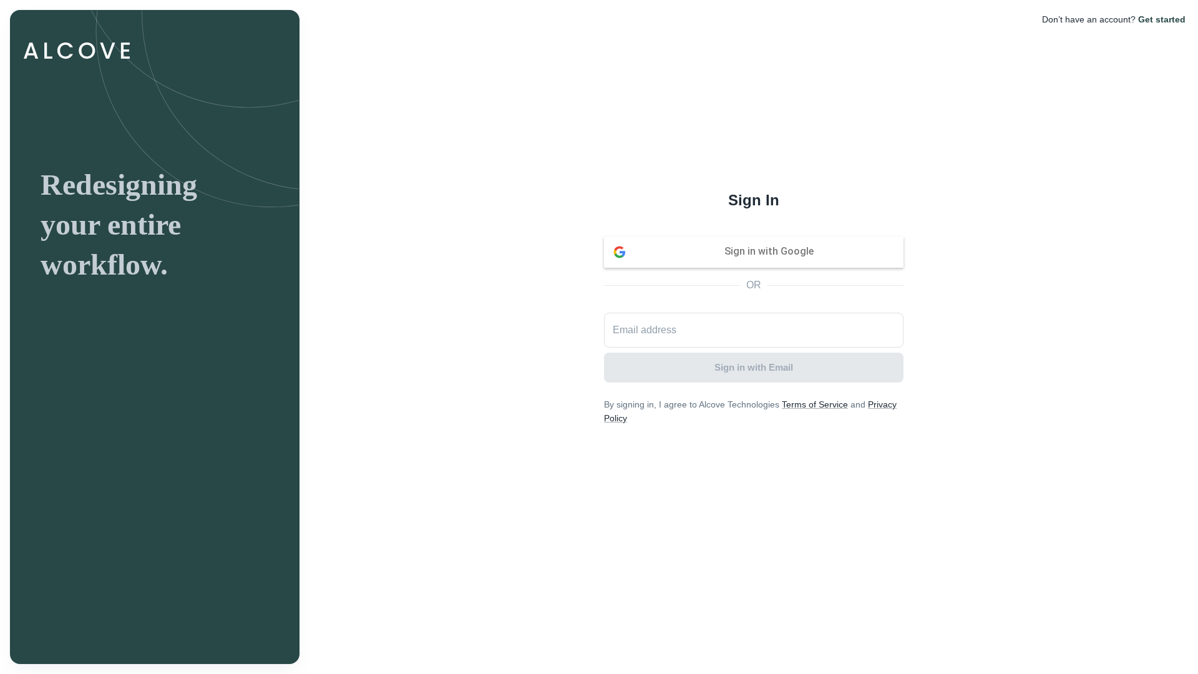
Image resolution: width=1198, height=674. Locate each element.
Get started (1162, 19)
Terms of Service (815, 404)
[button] (753, 252)
